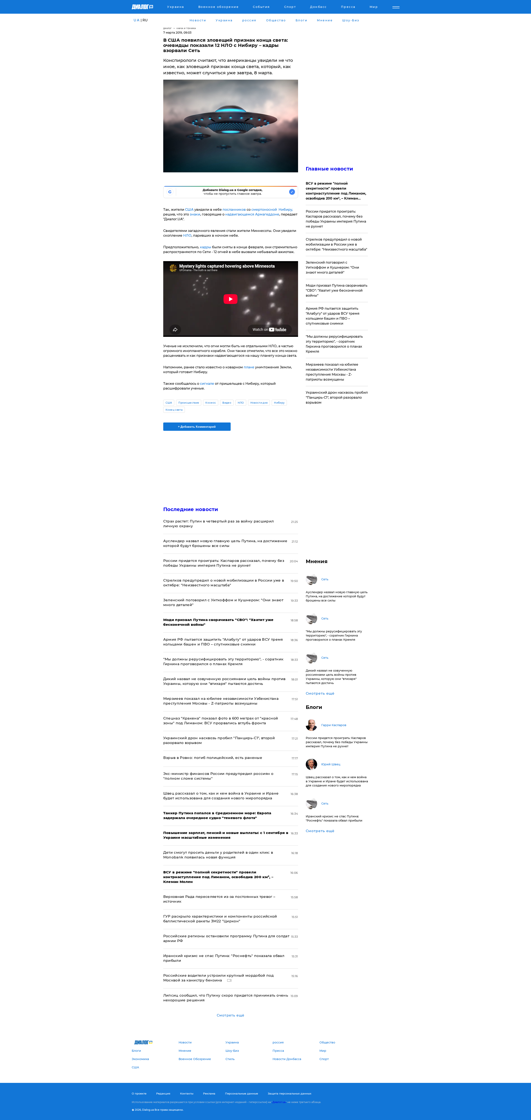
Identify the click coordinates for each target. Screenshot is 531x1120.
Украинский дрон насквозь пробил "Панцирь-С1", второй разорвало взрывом (337, 397)
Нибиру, (286, 210)
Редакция (163, 1093)
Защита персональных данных (289, 1093)
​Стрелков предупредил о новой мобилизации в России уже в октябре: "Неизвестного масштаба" (336, 244)
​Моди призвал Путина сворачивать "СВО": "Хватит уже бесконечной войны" (336, 290)
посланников (234, 210)
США (189, 210)
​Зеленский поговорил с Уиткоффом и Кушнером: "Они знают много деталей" (332, 267)
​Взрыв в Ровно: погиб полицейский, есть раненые (212, 758)
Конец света (174, 409)
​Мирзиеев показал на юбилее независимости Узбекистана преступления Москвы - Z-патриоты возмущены (332, 372)
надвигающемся (239, 214)
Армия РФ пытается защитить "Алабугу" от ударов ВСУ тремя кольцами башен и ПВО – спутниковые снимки (332, 316)
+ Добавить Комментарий (197, 426)
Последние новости (190, 509)
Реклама (209, 1093)
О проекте (139, 1093)
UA (137, 20)
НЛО (187, 235)
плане (248, 367)
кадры (205, 247)
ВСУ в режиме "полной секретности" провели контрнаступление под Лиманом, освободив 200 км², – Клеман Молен (336, 191)
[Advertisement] (230, 465)
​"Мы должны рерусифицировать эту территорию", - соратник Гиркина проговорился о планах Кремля (334, 344)
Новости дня (259, 402)
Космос (210, 402)
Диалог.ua (279, 1102)
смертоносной (264, 210)
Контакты (186, 1093)
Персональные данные (241, 1093)
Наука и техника (186, 28)
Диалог (167, 28)
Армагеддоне (267, 214)
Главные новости (329, 169)
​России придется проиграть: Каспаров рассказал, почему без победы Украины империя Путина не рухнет (336, 218)
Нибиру (279, 402)
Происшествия (188, 402)
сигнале (206, 384)
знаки (195, 214)
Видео (226, 402)
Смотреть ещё (230, 1015)
